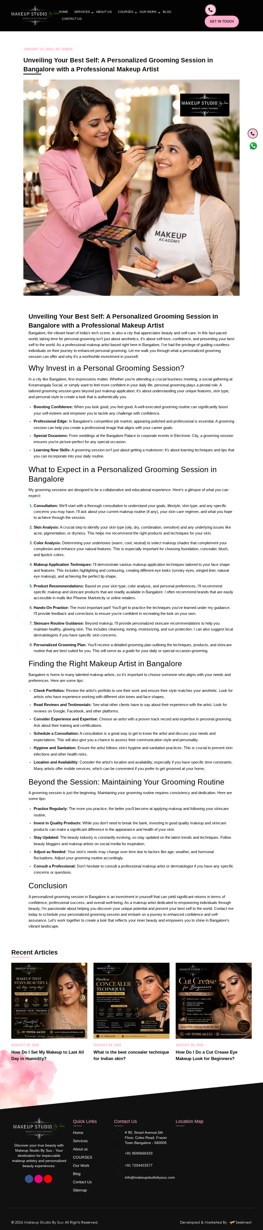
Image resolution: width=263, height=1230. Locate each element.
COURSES (125, 12)
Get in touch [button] (222, 21)
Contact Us (72, 19)
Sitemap (80, 1190)
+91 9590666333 (139, 1153)
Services (82, 12)
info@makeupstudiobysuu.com (150, 1177)
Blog (167, 12)
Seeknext (244, 1222)
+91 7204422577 (139, 1165)
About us (104, 12)
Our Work (148, 12)
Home (63, 12)
